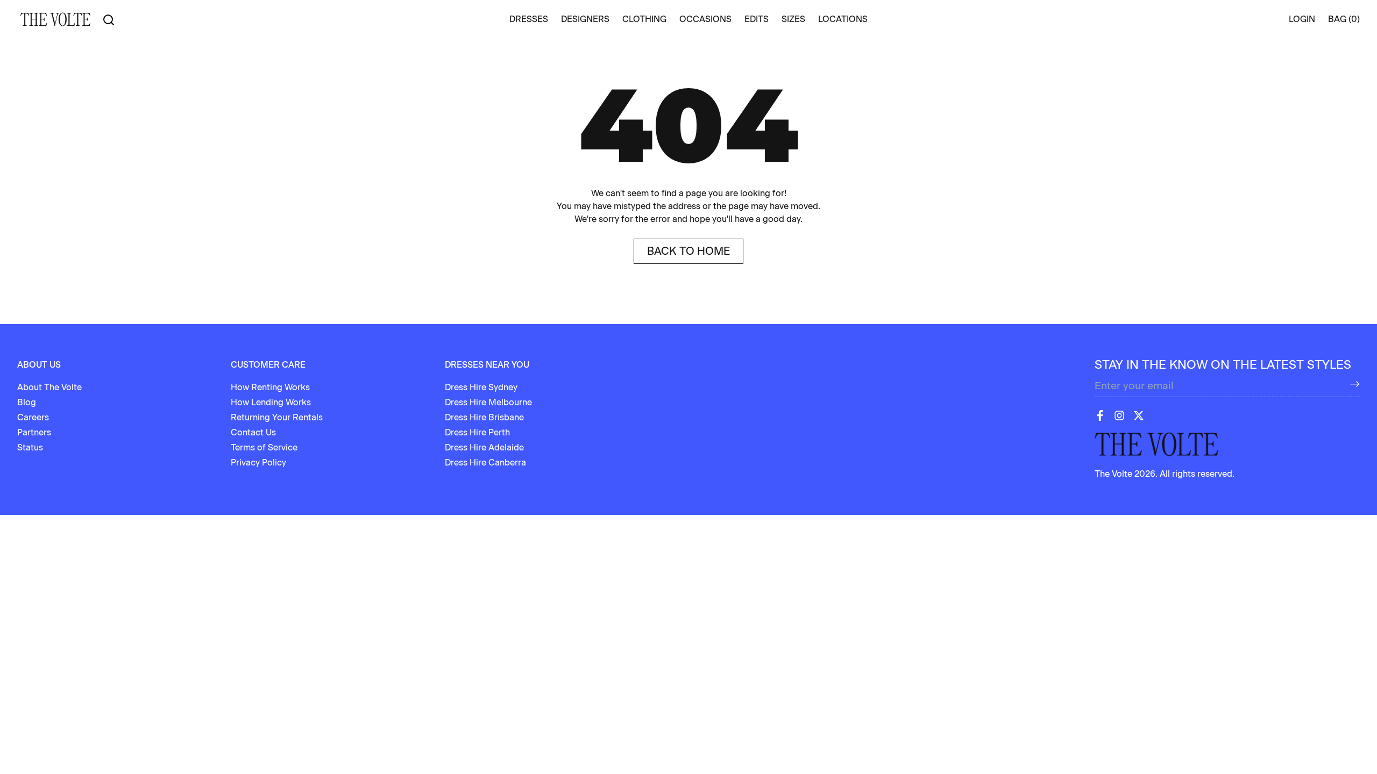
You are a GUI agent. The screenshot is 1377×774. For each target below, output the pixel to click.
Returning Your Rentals (277, 417)
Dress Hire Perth (477, 432)
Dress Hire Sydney (481, 387)
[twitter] (1138, 415)
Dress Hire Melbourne (488, 402)
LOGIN (1302, 19)
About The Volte (49, 387)
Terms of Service (264, 447)
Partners (34, 432)
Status (30, 447)
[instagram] (1119, 415)
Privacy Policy (258, 462)
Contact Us (253, 432)
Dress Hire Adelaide (484, 447)
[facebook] (1100, 415)
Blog (26, 402)
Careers (33, 417)
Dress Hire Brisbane (484, 417)
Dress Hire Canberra (485, 462)
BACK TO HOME (688, 251)
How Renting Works (270, 387)
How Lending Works (271, 402)
